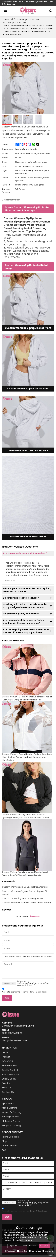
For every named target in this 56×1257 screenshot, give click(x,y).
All (12, 19)
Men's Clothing (9, 1107)
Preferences (36, 1251)
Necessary (11, 1251)
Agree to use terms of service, (24, 992)
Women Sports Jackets (14, 22)
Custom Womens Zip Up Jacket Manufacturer (25, 886)
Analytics (23, 1251)
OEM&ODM (7, 1061)
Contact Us (8, 1092)
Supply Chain (9, 1078)
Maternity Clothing (11, 1121)
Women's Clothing (11, 1112)
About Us (6, 1087)
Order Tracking (9, 1145)
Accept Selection (28, 1246)
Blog (4, 1141)
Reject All (13, 1246)
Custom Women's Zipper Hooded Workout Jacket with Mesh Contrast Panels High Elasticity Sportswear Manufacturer (27, 757)
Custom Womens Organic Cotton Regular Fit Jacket (24, 892)
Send (7, 998)
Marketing (49, 1251)
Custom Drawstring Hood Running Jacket (22, 898)
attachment (10, 983)
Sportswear (8, 1103)
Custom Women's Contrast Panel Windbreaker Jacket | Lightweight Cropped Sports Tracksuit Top (27, 698)
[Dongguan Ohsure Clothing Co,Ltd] (28, 10)
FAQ (4, 1150)
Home (6, 19)
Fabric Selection (10, 1074)
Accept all (44, 1246)
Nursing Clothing (10, 1116)
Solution (6, 1083)
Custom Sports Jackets (27, 19)
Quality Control (10, 1070)
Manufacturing (9, 1065)
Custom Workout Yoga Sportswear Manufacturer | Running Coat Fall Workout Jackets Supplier (25, 873)
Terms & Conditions (38, 992)
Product (6, 1056)
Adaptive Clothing (11, 1125)
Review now (34, 916)
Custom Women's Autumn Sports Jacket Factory (26, 902)
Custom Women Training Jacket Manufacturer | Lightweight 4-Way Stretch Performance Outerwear (25, 816)
